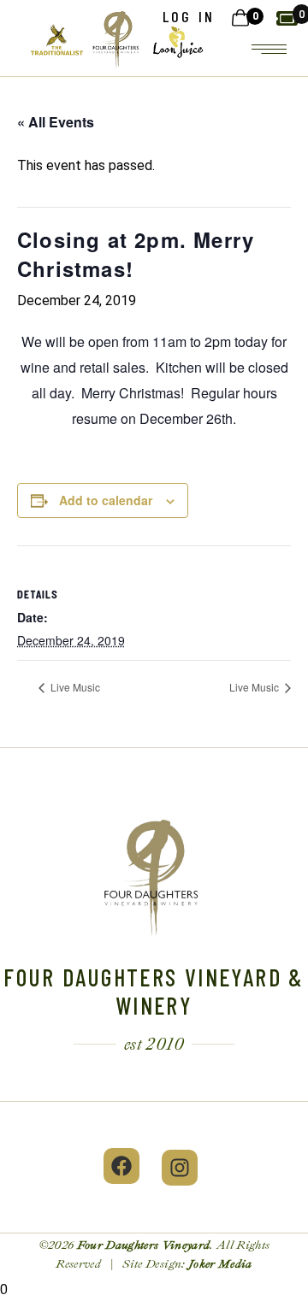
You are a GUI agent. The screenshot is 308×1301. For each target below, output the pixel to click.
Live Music (74, 687)
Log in (189, 16)
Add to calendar (105, 500)
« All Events (55, 122)
